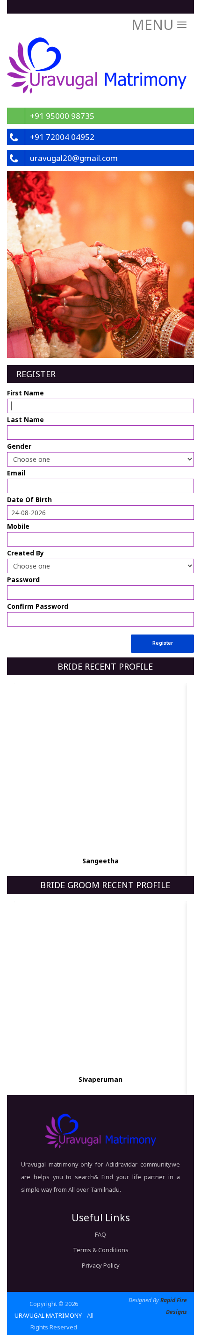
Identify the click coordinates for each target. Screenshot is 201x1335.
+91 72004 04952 (62, 136)
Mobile (18, 526)
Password (23, 579)
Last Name (25, 419)
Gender (19, 446)
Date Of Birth (29, 499)
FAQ (100, 1234)
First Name (25, 392)
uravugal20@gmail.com (74, 158)
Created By (25, 552)
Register (162, 643)
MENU (154, 24)
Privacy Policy (101, 1265)
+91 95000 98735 (62, 115)
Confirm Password (37, 606)
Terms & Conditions (101, 1250)
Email (16, 472)
